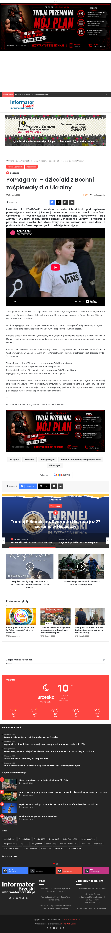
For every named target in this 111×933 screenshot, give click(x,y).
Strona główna (14, 161)
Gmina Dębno (70, 839)
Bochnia (30, 459)
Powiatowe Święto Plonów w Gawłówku (38, 816)
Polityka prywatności (72, 919)
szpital (46, 848)
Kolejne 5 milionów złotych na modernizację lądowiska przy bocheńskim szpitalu (55, 630)
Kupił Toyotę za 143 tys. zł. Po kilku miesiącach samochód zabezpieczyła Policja (58, 804)
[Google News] (62, 475)
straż (98, 844)
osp (24, 844)
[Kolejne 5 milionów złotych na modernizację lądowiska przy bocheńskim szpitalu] (55, 616)
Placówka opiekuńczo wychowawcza (81, 459)
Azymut (15, 459)
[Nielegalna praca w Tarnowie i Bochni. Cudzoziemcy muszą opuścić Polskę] (90, 616)
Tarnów (59, 848)
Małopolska (10, 844)
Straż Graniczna (12, 848)
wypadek (75, 848)
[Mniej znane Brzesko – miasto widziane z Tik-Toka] (9, 784)
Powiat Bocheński (29, 161)
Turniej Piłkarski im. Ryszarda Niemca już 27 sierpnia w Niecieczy (42, 94)
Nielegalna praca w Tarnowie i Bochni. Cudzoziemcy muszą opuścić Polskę (90, 630)
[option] (55, 521)
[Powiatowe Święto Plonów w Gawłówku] (9, 820)
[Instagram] (20, 898)
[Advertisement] (55, 71)
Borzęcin (24, 839)
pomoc (51, 844)
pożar (86, 844)
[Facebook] (52, 202)
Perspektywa (48, 459)
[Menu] (3, 106)
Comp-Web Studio (68, 924)
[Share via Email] (65, 202)
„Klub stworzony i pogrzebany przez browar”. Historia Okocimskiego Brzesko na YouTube (63, 792)
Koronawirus (88, 839)
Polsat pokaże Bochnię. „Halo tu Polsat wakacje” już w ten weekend (20, 630)
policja (37, 844)
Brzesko (39, 839)
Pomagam (56, 465)
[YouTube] (17, 898)
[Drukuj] (71, 202)
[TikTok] (23, 898)
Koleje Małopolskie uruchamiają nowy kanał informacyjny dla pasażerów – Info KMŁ (55, 521)
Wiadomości (31, 167)
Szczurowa (30, 848)
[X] (58, 202)
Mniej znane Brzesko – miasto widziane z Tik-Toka (43, 780)
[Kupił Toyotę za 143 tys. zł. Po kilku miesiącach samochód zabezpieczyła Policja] (9, 808)
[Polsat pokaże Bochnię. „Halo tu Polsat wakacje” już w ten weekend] (21, 616)
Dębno (54, 839)
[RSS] (26, 898)
